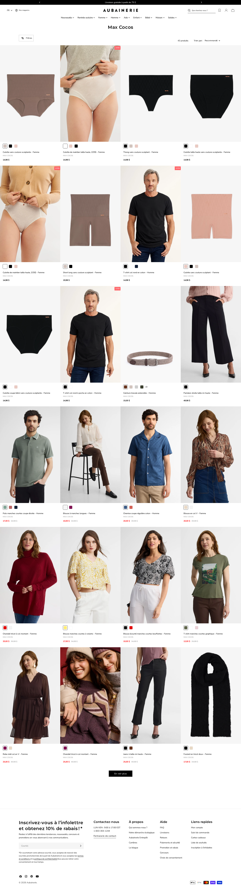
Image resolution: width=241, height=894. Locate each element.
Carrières (133, 842)
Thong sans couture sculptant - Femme (140, 152)
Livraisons (164, 832)
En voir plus (120, 773)
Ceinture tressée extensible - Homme (139, 393)
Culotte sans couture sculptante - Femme (21, 152)
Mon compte (197, 827)
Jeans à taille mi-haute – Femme (137, 754)
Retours (163, 837)
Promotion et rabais (169, 847)
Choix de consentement (171, 857)
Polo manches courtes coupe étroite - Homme (23, 513)
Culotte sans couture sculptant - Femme (201, 272)
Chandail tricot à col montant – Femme (80, 754)
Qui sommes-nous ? (138, 827)
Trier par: (198, 41)
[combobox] (204, 10)
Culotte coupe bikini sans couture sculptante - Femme (26, 393)
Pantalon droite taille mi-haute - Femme (201, 393)
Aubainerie (32, 882)
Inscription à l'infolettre (201, 847)
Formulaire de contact (105, 836)
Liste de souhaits (199, 842)
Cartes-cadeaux (198, 837)
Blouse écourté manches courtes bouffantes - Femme (146, 633)
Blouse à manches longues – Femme (79, 513)
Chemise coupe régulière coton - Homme (141, 513)
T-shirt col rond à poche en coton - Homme (82, 393)
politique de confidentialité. (45, 859)
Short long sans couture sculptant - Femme (82, 272)
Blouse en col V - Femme (195, 513)
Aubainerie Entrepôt (138, 837)
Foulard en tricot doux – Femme (197, 754)
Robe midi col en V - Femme (15, 754)
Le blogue (133, 847)
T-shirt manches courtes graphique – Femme (203, 633)
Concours (164, 852)
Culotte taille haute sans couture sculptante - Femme (207, 152)
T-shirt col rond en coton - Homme (138, 272)
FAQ (162, 827)
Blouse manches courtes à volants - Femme (82, 633)
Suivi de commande (200, 832)
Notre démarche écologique (142, 832)
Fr (8, 10)
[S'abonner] (80, 846)
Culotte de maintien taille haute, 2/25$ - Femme (84, 152)
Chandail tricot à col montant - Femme (20, 633)
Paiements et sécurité (170, 842)
